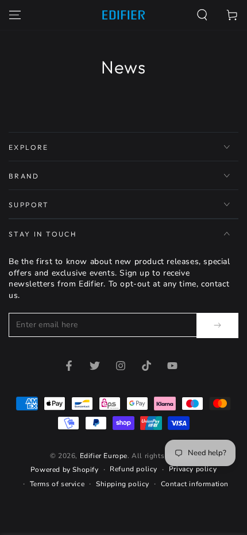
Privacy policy (193, 469)
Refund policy (133, 469)
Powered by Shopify (64, 469)
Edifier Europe (104, 455)
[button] (202, 15)
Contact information (195, 484)
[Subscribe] (217, 325)
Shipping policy (122, 484)
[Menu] (15, 15)
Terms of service (57, 484)
